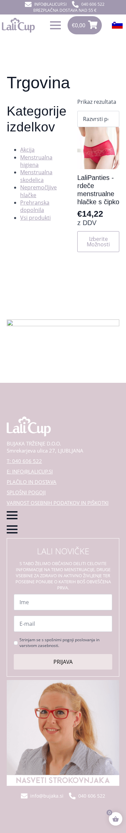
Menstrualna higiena (36, 161)
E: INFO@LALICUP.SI (30, 471)
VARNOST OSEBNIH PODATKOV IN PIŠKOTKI (58, 502)
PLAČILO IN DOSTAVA (31, 482)
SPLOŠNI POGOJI (26, 492)
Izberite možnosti (98, 241)
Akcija (27, 149)
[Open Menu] (55, 25)
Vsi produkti (35, 217)
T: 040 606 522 (24, 461)
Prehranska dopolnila (34, 206)
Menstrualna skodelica (36, 175)
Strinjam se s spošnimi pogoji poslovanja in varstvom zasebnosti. (59, 642)
